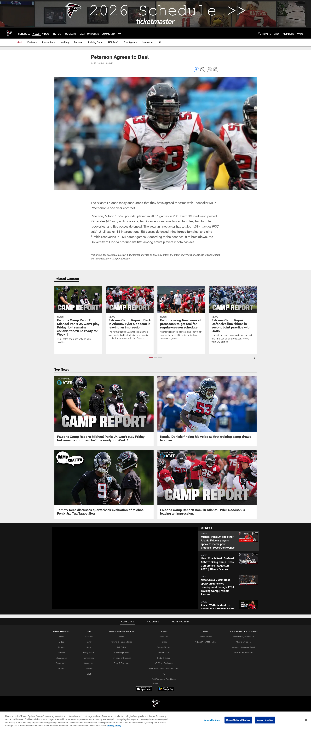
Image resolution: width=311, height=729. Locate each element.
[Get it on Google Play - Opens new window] (166, 690)
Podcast (61, 652)
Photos (61, 647)
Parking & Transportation (121, 642)
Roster (89, 642)
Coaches (89, 668)
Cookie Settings (212, 720)
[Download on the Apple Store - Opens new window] (143, 689)
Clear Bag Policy (121, 652)
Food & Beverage (121, 663)
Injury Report (88, 652)
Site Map (61, 668)
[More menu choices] (119, 33)
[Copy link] (215, 70)
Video (61, 642)
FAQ (163, 674)
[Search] (259, 33)
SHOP (205, 631)
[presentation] (255, 358)
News (61, 636)
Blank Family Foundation (243, 636)
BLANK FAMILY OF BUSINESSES (244, 631)
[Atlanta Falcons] (155, 703)
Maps (121, 636)
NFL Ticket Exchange (164, 663)
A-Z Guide (121, 647)
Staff (89, 674)
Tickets (164, 642)
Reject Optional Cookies (238, 720)
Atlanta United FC (243, 642)
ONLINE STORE (205, 636)
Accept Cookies (265, 720)
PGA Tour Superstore (243, 652)
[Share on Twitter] (202, 71)
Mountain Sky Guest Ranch (243, 647)
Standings (88, 663)
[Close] (305, 719)
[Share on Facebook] (196, 71)
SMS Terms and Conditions (164, 679)
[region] (155, 720)
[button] (151, 358)
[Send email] (209, 71)
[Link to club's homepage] (9, 33)
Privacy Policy (114, 725)
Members (164, 636)
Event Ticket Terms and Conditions (164, 668)
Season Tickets (163, 647)
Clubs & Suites (163, 658)
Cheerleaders (61, 658)
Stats (88, 647)
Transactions (88, 658)
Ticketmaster (163, 652)
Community (61, 663)
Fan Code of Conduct (121, 658)
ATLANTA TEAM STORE (205, 642)
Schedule (89, 636)
